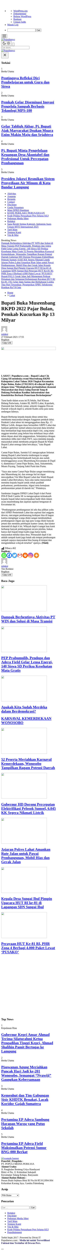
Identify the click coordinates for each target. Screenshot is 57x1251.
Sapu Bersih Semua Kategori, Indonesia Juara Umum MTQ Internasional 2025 (29, 225)
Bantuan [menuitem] (17, 19)
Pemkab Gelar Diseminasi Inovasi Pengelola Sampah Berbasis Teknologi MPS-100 (27, 106)
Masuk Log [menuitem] (12, 24)
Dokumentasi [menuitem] (19, 13)
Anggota (11, 196)
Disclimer (12, 204)
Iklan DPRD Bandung (18, 210)
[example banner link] (10, 1158)
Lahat (12, 295)
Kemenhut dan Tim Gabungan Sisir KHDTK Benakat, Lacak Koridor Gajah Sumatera (25, 1099)
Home (10, 292)
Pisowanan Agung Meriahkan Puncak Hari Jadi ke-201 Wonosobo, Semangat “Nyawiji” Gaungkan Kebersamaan (26, 1073)
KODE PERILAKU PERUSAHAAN (26, 213)
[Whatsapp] (4, 555)
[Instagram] (30, 555)
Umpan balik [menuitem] (19, 22)
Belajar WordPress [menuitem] (22, 16)
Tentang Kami (14, 232)
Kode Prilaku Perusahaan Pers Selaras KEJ (28, 215)
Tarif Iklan (12, 229)
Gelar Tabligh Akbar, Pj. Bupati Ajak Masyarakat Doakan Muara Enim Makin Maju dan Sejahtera (27, 130)
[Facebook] (9, 555)
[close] (5, 55)
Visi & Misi (12, 235)
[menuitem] (31, 30)
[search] (13, 44)
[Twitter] (14, 555)
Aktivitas (11, 193)
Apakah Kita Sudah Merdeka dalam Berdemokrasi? (24, 709)
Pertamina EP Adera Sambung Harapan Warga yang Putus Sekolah (25, 1123)
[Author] (4, 331)
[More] (36, 555)
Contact (11, 202)
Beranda (11, 199)
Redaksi (11, 221)
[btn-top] (2, 1249)
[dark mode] (6, 43)
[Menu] (4, 36)
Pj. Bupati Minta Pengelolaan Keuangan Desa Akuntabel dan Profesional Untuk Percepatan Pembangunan (25, 156)
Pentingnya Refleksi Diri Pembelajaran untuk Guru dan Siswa (25, 82)
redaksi (4, 334)
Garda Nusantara (15, 207)
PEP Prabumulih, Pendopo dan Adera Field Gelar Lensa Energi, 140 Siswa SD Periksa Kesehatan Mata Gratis (27, 664)
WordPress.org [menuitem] (20, 11)
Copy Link (6, 343)
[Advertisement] (28, 986)
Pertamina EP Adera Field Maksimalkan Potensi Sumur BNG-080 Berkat (24, 1147)
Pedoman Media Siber (18, 218)
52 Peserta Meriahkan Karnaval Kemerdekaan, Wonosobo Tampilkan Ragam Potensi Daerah (28, 763)
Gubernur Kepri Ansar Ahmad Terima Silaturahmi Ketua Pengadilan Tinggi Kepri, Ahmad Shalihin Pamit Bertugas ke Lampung (27, 1043)
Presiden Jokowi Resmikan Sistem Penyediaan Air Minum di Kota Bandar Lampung (28, 183)
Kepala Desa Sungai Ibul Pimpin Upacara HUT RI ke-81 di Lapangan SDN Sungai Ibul (26, 903)
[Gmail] (19, 555)
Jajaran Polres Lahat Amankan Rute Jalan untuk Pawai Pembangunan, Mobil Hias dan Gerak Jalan (25, 855)
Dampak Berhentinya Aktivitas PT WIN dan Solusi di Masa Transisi (28, 619)
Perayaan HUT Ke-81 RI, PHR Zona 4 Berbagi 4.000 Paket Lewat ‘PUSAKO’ (28, 948)
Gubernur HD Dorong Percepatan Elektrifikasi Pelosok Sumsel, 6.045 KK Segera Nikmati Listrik (28, 808)
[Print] (25, 555)
